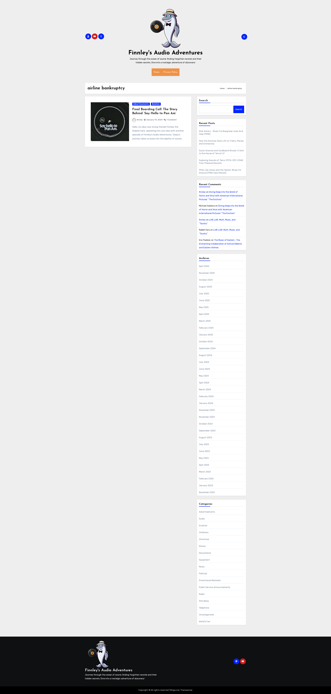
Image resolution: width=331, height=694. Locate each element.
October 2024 (206, 341)
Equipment (204, 560)
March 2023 (205, 472)
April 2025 (204, 314)
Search (203, 100)
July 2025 (204, 293)
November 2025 (207, 273)
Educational (205, 553)
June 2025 (204, 300)
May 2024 (204, 376)
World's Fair (204, 621)
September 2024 (207, 348)
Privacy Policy (170, 72)
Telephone (204, 608)
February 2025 (206, 328)
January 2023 (206, 485)
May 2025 (204, 307)
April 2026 (204, 266)
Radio (202, 594)
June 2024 (204, 369)
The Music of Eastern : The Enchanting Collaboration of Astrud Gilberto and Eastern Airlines (220, 244)
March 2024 (205, 389)
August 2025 (205, 287)
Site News (204, 601)
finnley (140, 120)
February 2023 (206, 478)
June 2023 (204, 451)
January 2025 (206, 334)
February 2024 (206, 396)
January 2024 (206, 403)
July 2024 (204, 362)
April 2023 (204, 465)
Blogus (173, 690)
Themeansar (186, 690)
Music (202, 566)
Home (157, 72)
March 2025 (205, 321)
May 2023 (204, 458)
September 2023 (207, 430)
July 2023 (204, 444)
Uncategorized (206, 614)
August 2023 (205, 437)
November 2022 (207, 492)
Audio (202, 518)
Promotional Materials (210, 580)
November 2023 (207, 417)
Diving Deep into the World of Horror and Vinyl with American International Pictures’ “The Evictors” (221, 196)
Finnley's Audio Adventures (165, 53)
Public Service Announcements (214, 587)
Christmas (204, 539)
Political (203, 573)
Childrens (204, 532)
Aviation (156, 104)
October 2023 (206, 424)
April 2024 (204, 382)
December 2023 (207, 410)
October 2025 (206, 280)
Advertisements (141, 104)
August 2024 (205, 355)
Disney (202, 546)
